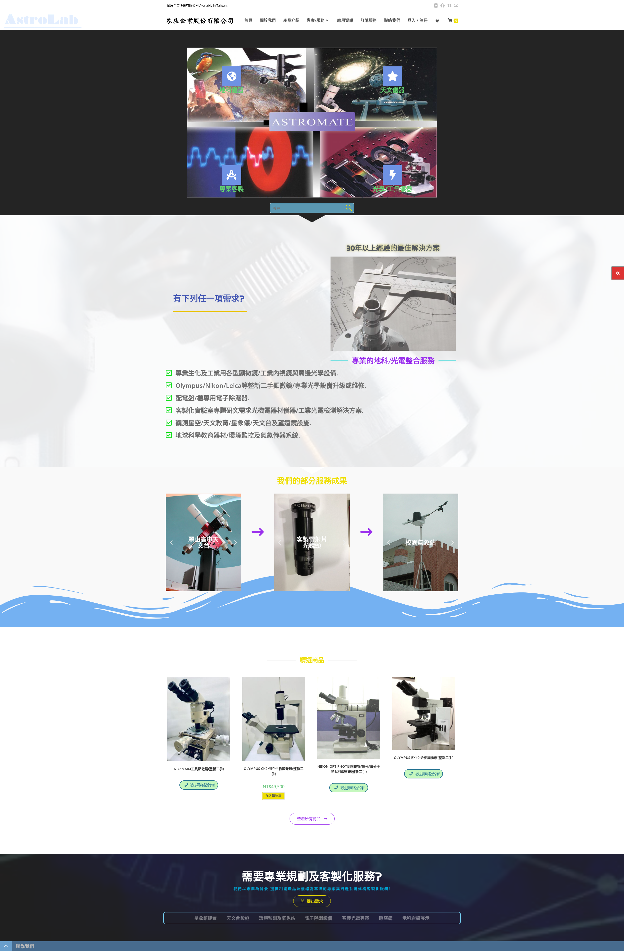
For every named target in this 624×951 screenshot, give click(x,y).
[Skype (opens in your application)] (449, 5)
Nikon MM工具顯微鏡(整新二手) (199, 768)
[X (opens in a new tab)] (436, 5)
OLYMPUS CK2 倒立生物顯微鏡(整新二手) (273, 771)
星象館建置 (205, 918)
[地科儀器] (231, 76)
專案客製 (231, 189)
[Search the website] (312, 207)
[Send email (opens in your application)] (455, 5)
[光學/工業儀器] (392, 175)
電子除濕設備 (318, 918)
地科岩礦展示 (416, 918)
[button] (171, 542)
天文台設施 (238, 918)
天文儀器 (392, 90)
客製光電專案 (355, 918)
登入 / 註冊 (418, 20)
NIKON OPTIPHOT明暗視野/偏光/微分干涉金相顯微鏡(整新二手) (348, 769)
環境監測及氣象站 (277, 918)
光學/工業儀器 (392, 189)
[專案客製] (231, 175)
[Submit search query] (349, 208)
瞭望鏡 (386, 918)
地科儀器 (231, 90)
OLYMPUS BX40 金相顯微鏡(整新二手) (423, 757)
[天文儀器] (392, 76)
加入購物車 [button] (274, 796)
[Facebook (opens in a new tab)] (442, 5)
